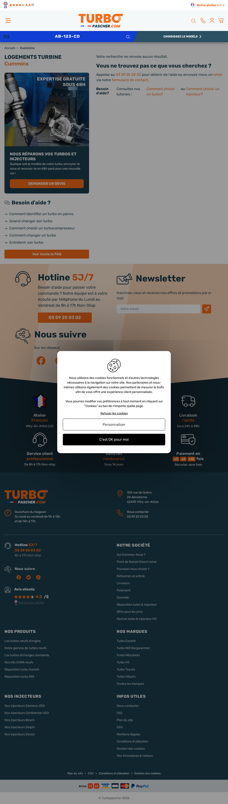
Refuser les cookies (114, 413)
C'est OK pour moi (114, 439)
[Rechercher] (193, 20)
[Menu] (8, 21)
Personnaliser (114, 424)
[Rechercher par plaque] (128, 36)
